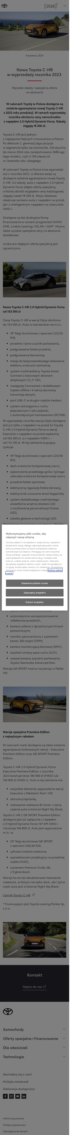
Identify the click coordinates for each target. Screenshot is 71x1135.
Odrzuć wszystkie (34, 602)
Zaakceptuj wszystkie (35, 592)
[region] (35, 567)
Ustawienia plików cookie (34, 583)
